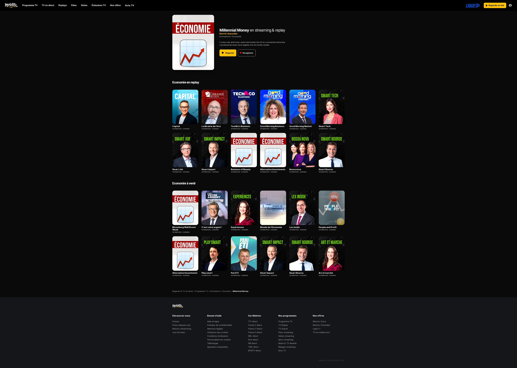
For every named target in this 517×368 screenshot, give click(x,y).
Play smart (207, 273)
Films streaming (285, 332)
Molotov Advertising (181, 328)
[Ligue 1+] (473, 5)
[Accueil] (11, 5)
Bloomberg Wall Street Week (184, 228)
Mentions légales (215, 328)
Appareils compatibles (217, 347)
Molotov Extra (319, 321)
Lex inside (294, 227)
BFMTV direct (254, 350)
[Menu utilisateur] (510, 5)
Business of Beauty (241, 169)
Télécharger (212, 343)
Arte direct (253, 339)
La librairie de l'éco (211, 126)
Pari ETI (235, 273)
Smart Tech (325, 126)
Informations (225, 36)
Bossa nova (295, 169)
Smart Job (177, 169)
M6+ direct (253, 336)
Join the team (178, 332)
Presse (175, 321)
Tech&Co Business (240, 126)
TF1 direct (253, 321)
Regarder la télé (496, 5)
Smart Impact (208, 169)
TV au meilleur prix (321, 332)
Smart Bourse (326, 169)
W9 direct (252, 343)
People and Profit (328, 227)
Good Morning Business (272, 126)
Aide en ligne (213, 321)
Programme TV (285, 321)
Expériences (237, 227)
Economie (236, 36)
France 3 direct (255, 328)
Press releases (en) (181, 325)
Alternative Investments (272, 169)
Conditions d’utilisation (217, 336)
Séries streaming (286, 336)
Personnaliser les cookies (219, 339)
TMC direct (253, 347)
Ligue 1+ (317, 328)
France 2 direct (255, 325)
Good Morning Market (300, 126)
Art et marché (326, 273)
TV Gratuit (283, 328)
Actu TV (282, 350)
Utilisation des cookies (217, 332)
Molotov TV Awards (287, 343)
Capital (176, 126)
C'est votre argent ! (212, 227)
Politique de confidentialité (219, 325)
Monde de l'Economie (271, 227)
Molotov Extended (321, 325)
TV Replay (283, 325)
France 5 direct (255, 332)
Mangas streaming (286, 347)
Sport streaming (285, 339)
